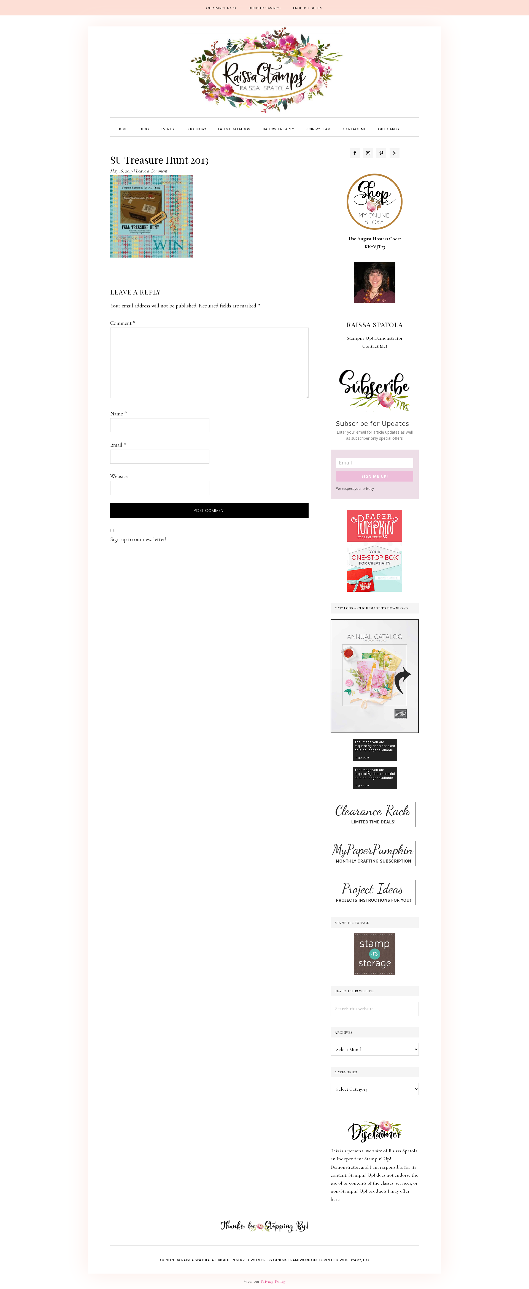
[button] (411, 124)
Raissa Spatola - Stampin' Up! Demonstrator (264, 70)
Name (118, 413)
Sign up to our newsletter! (138, 539)
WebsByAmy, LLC (354, 1260)
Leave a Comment (151, 171)
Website (119, 476)
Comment (122, 323)
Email (118, 445)
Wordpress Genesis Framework (280, 1260)
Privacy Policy (273, 1281)
